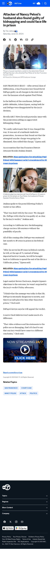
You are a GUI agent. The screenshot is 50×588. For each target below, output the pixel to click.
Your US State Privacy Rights (11, 539)
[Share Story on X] (10, 40)
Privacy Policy (6, 536)
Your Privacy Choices (19, 536)
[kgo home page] (6, 487)
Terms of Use (26, 539)
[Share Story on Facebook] (4, 40)
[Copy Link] (32, 40)
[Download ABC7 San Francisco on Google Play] (21, 528)
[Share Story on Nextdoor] (21, 40)
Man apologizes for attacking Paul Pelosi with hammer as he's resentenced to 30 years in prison (25, 160)
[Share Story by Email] (27, 40)
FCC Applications (23, 541)
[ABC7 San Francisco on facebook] (4, 521)
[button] (3, 3)
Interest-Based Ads (39, 539)
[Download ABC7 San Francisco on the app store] (8, 528)
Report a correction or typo (12, 372)
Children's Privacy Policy (36, 536)
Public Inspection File (9, 541)
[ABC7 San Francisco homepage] (9, 3)
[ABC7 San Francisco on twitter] (10, 521)
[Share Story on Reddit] (15, 40)
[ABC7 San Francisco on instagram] (16, 521)
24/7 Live (17, 3)
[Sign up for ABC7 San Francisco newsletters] (22, 521)
